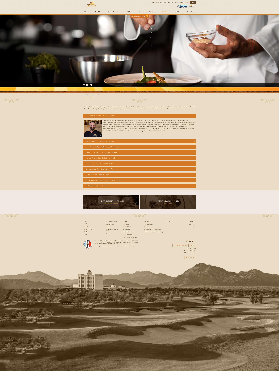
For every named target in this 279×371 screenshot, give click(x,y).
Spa (85, 237)
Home (86, 12)
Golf (176, 12)
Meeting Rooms (110, 224)
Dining (164, 12)
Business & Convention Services (112, 230)
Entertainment (146, 12)
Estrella (113, 12)
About (176, 2)
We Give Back (126, 229)
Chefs (99, 94)
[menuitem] (190, 11)
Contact (187, 2)
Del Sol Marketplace (128, 234)
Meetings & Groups (157, 2)
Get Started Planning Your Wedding (153, 232)
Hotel (86, 224)
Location (181, 2)
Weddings (148, 221)
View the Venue (148, 224)
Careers (193, 2)
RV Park (191, 12)
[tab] (139, 116)
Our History (126, 224)
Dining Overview (87, 94)
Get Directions (190, 257)
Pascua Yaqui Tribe (168, 2)
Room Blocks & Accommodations (153, 229)
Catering (108, 226)
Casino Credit (191, 224)
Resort (99, 12)
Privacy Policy (191, 226)
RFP (107, 233)
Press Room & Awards (128, 232)
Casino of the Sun (127, 226)
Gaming (128, 12)
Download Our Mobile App (130, 237)
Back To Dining (89, 97)
